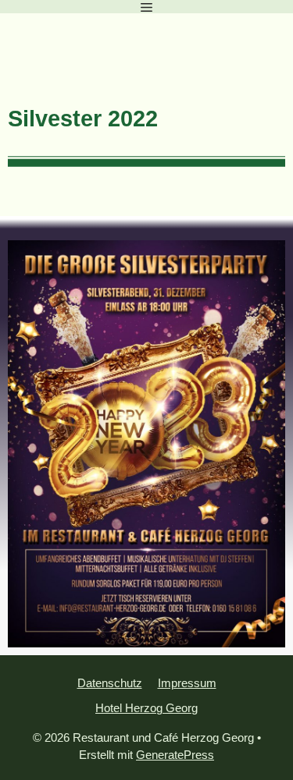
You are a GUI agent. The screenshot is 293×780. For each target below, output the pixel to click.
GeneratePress (175, 754)
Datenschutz (109, 683)
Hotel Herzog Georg (146, 707)
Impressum (187, 683)
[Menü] (146, 6)
